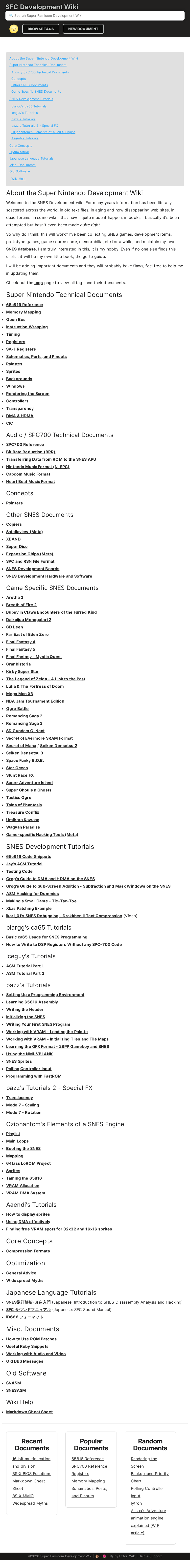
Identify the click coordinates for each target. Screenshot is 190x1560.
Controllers (17, 400)
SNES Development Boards (32, 568)
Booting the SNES (23, 1148)
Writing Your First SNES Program (38, 1024)
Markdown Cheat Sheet (29, 1411)
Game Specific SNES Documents (36, 91)
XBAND (13, 539)
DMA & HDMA (19, 415)
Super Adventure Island (29, 782)
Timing (13, 334)
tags (38, 282)
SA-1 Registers (21, 349)
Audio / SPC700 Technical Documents (40, 72)
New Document (83, 29)
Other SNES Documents (29, 85)
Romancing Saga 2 (24, 715)
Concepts (18, 79)
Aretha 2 (14, 597)
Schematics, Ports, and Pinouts (36, 356)
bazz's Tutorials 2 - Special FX (34, 125)
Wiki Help (18, 179)
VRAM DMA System (25, 1192)
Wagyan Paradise (23, 827)
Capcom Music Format (28, 474)
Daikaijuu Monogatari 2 (28, 619)
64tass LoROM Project (28, 1163)
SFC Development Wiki (41, 7)
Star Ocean (17, 767)
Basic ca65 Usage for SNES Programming (46, 937)
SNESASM (16, 1390)
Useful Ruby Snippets (27, 1346)
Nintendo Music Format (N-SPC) (38, 466)
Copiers (14, 524)
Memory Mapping (23, 312)
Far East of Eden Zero (27, 634)
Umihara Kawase (22, 819)
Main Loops (17, 1141)
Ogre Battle (17, 708)
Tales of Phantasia (24, 804)
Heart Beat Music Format (30, 481)
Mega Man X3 (19, 693)
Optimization (19, 152)
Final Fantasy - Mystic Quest (34, 656)
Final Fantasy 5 (20, 649)
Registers (15, 341)
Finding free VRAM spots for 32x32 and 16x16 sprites (59, 1229)
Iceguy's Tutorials (24, 113)
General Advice (21, 1272)
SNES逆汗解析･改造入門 (28, 1302)
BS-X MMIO (23, 1495)
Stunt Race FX (20, 775)
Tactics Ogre (18, 797)
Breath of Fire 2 (21, 604)
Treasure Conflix (22, 812)
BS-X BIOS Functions (31, 1473)
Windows (15, 386)
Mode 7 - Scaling (22, 1104)
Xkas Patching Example (29, 908)
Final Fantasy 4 (20, 641)
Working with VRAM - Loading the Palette (47, 1031)
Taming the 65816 (24, 1178)
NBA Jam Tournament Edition (35, 701)
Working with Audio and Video (36, 1353)
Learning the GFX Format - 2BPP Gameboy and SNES (57, 1046)
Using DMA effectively (28, 1221)
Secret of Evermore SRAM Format (39, 738)
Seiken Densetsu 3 (24, 752)
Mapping (14, 1155)
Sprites (13, 371)
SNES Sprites (19, 1061)
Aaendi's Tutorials (25, 138)
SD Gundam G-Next (25, 730)
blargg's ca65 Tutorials (29, 106)
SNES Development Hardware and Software (49, 576)
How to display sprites (28, 1214)
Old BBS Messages (24, 1361)
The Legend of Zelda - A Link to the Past (45, 678)
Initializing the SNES (25, 1016)
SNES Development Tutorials (31, 99)
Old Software (19, 171)
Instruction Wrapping (27, 326)
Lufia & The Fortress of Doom (35, 686)
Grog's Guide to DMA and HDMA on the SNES (50, 878)
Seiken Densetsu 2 (58, 745)
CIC (9, 423)
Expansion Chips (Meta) (29, 553)
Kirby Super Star (22, 671)
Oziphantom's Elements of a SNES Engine (43, 132)
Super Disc (16, 546)
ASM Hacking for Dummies (32, 893)
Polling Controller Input (28, 1068)
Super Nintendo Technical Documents (38, 65)
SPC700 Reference (25, 444)
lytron (136, 1503)
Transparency (20, 408)
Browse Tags (41, 29)
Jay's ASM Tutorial (24, 863)
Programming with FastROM (34, 1076)
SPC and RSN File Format (30, 561)
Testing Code (19, 871)
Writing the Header (25, 1009)
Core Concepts (20, 145)
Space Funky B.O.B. (25, 760)
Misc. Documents (22, 165)
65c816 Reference (24, 304)
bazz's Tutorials (23, 119)
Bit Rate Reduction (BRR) (30, 451)
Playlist (13, 1133)
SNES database (21, 249)
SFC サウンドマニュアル (28, 1309)
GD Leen (14, 626)
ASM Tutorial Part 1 (25, 965)
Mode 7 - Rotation (24, 1112)
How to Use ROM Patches (31, 1338)
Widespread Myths (25, 1280)
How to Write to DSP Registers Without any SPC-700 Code (64, 944)
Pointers (14, 502)
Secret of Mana (21, 745)
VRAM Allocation (22, 1185)
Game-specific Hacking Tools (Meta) (42, 834)
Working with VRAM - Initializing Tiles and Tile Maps (57, 1039)
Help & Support (150, 1556)
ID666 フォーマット (25, 1316)
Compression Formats (28, 1250)
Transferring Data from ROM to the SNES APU (51, 459)
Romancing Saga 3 (24, 723)
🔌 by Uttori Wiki (123, 1556)
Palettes (14, 363)
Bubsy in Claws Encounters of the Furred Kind (51, 612)
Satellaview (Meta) (24, 531)
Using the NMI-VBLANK (29, 1053)
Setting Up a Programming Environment (45, 994)
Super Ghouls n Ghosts (28, 790)
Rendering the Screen (27, 393)
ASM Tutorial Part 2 (25, 973)
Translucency (19, 1097)
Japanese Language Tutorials (31, 158)
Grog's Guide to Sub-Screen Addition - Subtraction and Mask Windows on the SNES (88, 886)
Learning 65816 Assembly (32, 1001)
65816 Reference (87, 1458)
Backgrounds (19, 378)
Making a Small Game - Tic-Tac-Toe (41, 900)
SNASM (13, 1382)
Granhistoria (18, 664)
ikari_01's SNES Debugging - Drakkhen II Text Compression (64, 915)
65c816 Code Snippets (28, 856)
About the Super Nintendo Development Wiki (43, 58)
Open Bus (15, 319)
